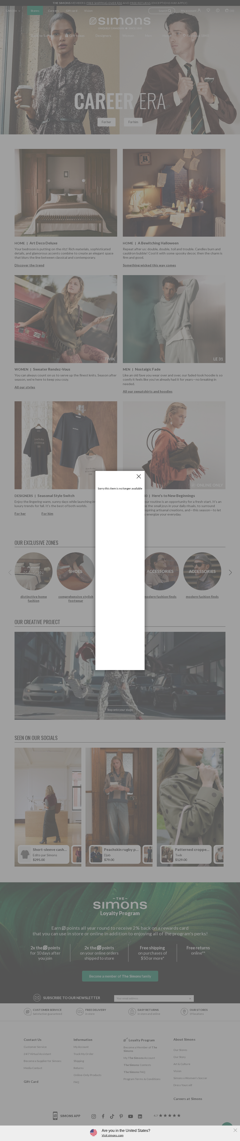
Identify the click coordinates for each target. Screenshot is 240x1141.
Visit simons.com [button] (113, 1135)
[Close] (138, 476)
